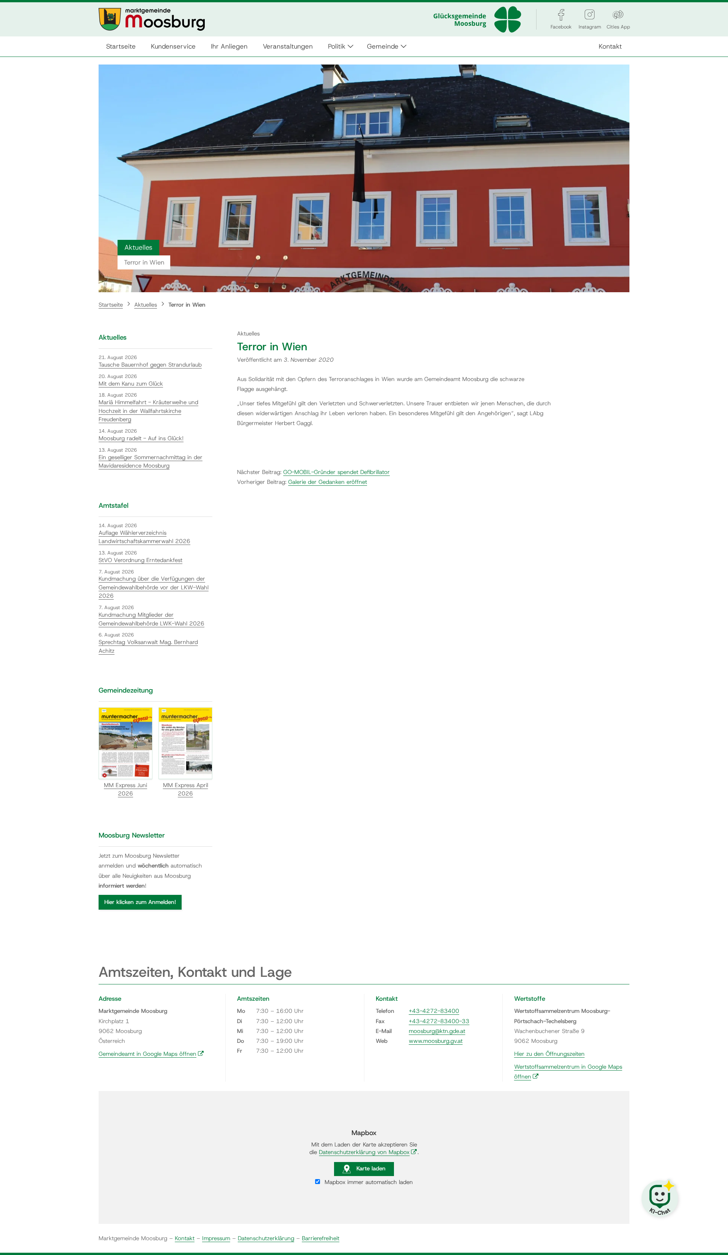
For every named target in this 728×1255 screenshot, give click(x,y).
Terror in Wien (187, 305)
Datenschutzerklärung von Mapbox (368, 1152)
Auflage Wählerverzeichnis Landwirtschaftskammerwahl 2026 (144, 537)
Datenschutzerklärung (266, 1238)
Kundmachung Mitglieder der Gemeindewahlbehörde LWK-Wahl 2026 (151, 619)
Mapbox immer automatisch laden (368, 1182)
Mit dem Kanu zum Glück (131, 383)
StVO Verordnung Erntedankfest (140, 560)
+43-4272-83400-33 (439, 1021)
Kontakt (610, 46)
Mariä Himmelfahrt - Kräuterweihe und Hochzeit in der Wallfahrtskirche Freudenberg (148, 410)
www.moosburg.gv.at (436, 1041)
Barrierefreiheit (320, 1238)
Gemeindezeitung (126, 690)
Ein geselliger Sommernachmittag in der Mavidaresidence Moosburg (150, 462)
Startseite (121, 46)
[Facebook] (561, 14)
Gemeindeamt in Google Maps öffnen (151, 1054)
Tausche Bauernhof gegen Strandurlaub (150, 364)
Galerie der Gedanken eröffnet (327, 482)
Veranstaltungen (288, 46)
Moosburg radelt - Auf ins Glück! (141, 438)
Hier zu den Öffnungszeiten (549, 1054)
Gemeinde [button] (383, 46)
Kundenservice (173, 46)
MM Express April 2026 (185, 789)
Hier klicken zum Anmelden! (140, 902)
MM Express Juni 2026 (125, 789)
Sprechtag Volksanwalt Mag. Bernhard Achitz (148, 646)
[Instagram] (589, 14)
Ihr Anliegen (229, 46)
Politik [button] (336, 46)
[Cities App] (618, 14)
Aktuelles (145, 305)
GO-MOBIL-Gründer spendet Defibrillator (336, 472)
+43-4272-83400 (434, 1011)
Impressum (216, 1238)
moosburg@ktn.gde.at (437, 1031)
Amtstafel (114, 505)
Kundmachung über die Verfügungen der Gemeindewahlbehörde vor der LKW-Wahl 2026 (154, 587)
